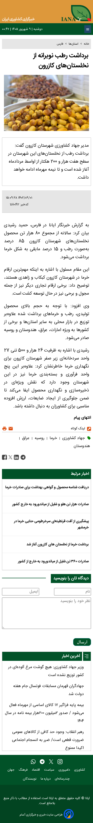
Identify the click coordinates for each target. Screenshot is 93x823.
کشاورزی (80, 770)
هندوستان (82, 446)
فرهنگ (24, 770)
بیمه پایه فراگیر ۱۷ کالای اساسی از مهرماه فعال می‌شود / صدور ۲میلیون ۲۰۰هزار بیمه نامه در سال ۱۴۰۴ (44, 713)
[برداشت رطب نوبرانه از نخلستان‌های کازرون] (22, 457)
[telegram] (42, 762)
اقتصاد (36, 770)
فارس (60, 43)
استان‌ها (73, 43)
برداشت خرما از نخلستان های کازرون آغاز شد (58, 545)
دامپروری (65, 770)
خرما (52, 438)
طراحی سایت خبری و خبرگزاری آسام (41, 814)
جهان (11, 770)
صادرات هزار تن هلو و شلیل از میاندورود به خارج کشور (50, 504)
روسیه (38, 438)
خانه (86, 43)
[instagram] (60, 762)
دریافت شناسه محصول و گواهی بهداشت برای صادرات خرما (47, 487)
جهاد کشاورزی (73, 438)
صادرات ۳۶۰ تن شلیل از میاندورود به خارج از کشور (53, 562)
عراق (25, 438)
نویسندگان (30, 779)
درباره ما (46, 779)
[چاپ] (4, 428)
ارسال (82, 642)
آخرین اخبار (71, 656)
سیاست (49, 770)
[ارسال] (10, 428)
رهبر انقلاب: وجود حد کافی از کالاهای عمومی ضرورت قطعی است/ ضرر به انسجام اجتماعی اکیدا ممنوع (48, 740)
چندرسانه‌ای (63, 779)
